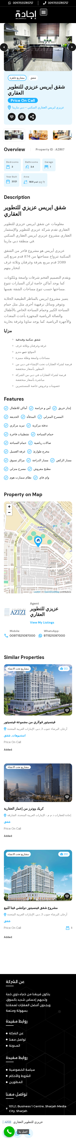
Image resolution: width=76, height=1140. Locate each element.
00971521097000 (22, 636)
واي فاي (44, 477)
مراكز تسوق (17, 460)
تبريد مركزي (17, 425)
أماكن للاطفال (18, 408)
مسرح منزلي (18, 469)
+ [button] (9, 506)
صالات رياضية (42, 443)
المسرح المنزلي (53, 417)
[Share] (32, 117)
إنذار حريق (64, 408)
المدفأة (31, 417)
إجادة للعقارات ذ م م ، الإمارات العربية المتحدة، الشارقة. (39, 815)
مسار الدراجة (40, 460)
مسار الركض (64, 460)
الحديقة (14, 417)
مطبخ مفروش (42, 469)
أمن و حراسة (42, 408)
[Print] (22, 117)
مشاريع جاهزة (17, 77)
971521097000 (54, 636)
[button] (43, 12)
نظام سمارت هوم (20, 477)
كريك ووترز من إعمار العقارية (24, 808)
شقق (33, 77)
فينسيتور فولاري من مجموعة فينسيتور (29, 722)
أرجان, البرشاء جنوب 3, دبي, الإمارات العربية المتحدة (37, 729)
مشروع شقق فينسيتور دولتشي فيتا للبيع (31, 908)
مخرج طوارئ (41, 451)
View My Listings (42, 623)
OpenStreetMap (51, 591)
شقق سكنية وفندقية (28, 340)
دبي (24, 352)
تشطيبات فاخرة (19, 434)
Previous (4, 47)
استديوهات (19, 735)
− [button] (9, 512)
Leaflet (37, 591)
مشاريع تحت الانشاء (18, 668)
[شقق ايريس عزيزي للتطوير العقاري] (38, 541)
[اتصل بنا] (9, 1131)
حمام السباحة (45, 434)
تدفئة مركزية (40, 425)
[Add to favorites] (12, 117)
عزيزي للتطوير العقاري (44, 611)
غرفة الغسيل (17, 451)
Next (72, 47)
